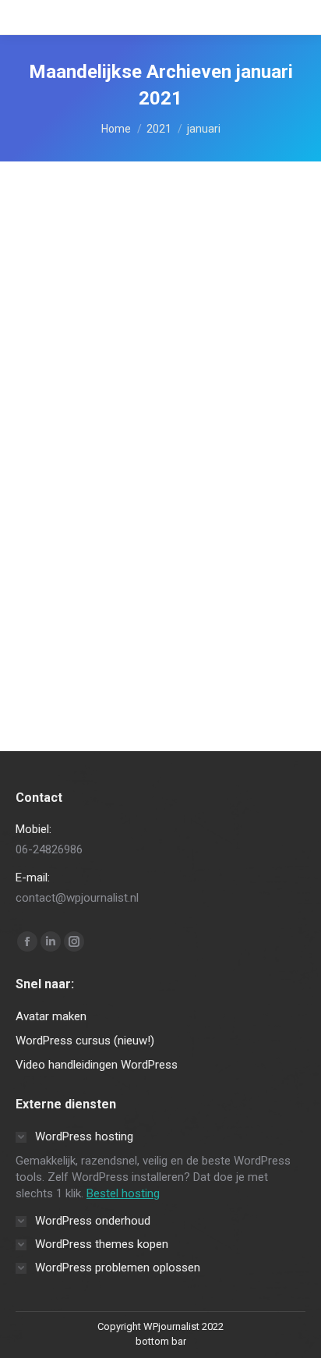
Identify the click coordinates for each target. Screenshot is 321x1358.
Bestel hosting (123, 1193)
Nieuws (52, 491)
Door (120, 491)
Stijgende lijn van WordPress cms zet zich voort (152, 435)
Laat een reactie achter (85, 506)
